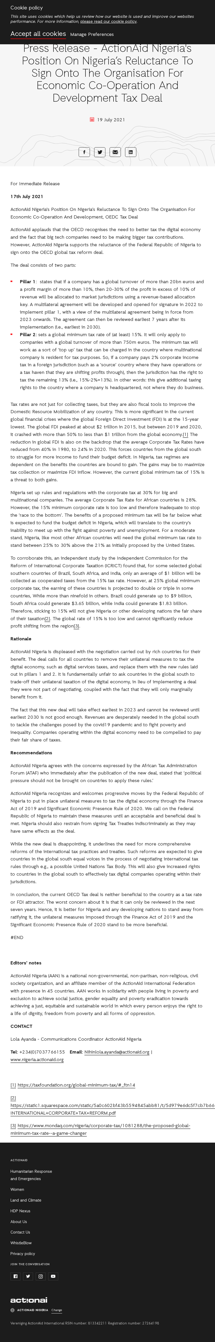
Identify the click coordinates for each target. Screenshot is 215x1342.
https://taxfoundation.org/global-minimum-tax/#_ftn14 (76, 1085)
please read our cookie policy (108, 22)
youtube (53, 1276)
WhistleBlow (21, 1243)
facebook (15, 1276)
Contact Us (20, 1232)
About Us (18, 1222)
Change (56, 1310)
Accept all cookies (38, 34)
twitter (28, 1276)
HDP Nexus (20, 1211)
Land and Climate (25, 1200)
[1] (185, 435)
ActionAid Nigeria (28, 1300)
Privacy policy (22, 1254)
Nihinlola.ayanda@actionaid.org (116, 1052)
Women (17, 1189)
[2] (47, 619)
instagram (41, 1276)
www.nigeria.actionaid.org (37, 1060)
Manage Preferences (92, 34)
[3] (76, 626)
